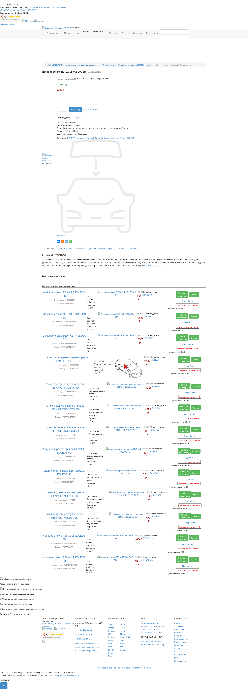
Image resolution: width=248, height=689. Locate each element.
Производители (181, 639)
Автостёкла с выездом (151, 632)
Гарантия (113, 33)
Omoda (123, 650)
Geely (122, 627)
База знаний (152, 33)
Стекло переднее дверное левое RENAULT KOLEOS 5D (65, 385)
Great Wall (125, 637)
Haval (122, 631)
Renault (111, 631)
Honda (111, 653)
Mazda (111, 627)
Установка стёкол (149, 623)
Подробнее (187, 300)
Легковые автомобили (151, 641)
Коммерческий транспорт (153, 644)
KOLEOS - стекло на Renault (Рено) (83, 138)
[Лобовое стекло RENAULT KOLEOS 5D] (49, 158)
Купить (194, 294)
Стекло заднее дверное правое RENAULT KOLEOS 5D (65, 407)
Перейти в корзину (41, 7)
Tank (122, 640)
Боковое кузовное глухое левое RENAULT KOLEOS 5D (64, 515)
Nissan (111, 656)
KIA (109, 634)
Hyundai (112, 637)
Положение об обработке (87, 647)
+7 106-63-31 (28, 10)
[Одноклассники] (62, 241)
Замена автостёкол (150, 629)
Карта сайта (180, 661)
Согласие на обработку (86, 650)
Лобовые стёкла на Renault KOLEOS (118, 138)
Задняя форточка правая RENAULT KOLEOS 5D (64, 450)
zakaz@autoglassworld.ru (87, 643)
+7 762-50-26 (9, 10)
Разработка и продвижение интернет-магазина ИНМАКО (124, 667)
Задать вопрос (65, 248)
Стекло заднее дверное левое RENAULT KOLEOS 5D (65, 429)
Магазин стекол (71, 33)
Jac (121, 646)
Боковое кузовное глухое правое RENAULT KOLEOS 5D (65, 494)
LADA (110, 640)
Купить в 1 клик (90, 109)
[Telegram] (66, 241)
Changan (124, 634)
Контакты (137, 33)
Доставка (133, 248)
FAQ (176, 658)
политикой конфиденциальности (63, 675)
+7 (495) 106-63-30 (154, 265)
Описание (49, 248)
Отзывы (125, 33)
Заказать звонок (7, 24)
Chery (122, 624)
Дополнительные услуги (100, 248)
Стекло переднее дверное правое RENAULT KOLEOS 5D (67, 359)
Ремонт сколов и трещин (152, 626)
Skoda (111, 650)
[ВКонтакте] (58, 241)
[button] (3, 685)
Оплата (120, 248)
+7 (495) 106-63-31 (83, 634)
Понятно (5, 680)
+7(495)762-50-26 (83, 638)
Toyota (111, 624)
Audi (110, 643)
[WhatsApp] (70, 241)
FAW (122, 643)
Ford (110, 646)
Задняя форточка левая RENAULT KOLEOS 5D (64, 472)
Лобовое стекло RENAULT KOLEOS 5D (64, 294)
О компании (52, 33)
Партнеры (179, 629)
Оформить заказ (58, 7)
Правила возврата (182, 642)
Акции (177, 648)
